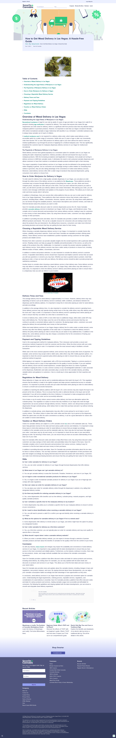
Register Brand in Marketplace (85, 679)
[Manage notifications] (2, 736)
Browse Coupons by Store (56, 676)
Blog (30, 43)
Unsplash (56, 298)
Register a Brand (26, 1)
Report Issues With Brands (29, 716)
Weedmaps (69, 186)
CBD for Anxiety (54, 685)
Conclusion (27, 118)
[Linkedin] (35, 605)
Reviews (87, 6)
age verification (39, 130)
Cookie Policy (26, 705)
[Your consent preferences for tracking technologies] (114, 736)
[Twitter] (30, 605)
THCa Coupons (54, 689)
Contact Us (25, 703)
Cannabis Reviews (54, 683)
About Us (24, 701)
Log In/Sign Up (89, 1)
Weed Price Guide (54, 691)
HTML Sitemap (26, 712)
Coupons (72, 6)
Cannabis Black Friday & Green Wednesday (61, 693)
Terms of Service (26, 710)
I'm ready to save (57, 663)
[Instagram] (31, 605)
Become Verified (81, 674)
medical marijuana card (31, 141)
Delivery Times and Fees (31, 103)
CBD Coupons (53, 679)
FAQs (25, 115)
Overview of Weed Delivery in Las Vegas (37, 87)
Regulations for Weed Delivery (33, 109)
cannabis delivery (34, 214)
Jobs (23, 714)
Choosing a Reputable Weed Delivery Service (38, 99)
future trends (40, 552)
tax (66, 429)
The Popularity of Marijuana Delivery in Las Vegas (40, 93)
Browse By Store (79, 6)
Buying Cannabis (35, 43)
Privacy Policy (26, 707)
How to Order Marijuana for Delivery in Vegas (38, 96)
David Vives (50, 298)
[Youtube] (33, 605)
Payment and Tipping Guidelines (34, 106)
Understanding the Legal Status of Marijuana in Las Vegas (42, 90)
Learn (91, 6)
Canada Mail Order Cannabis (58, 681)
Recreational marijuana (30, 127)
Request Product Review (83, 676)
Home (26, 43)
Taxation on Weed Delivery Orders (35, 112)
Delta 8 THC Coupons (55, 687)
